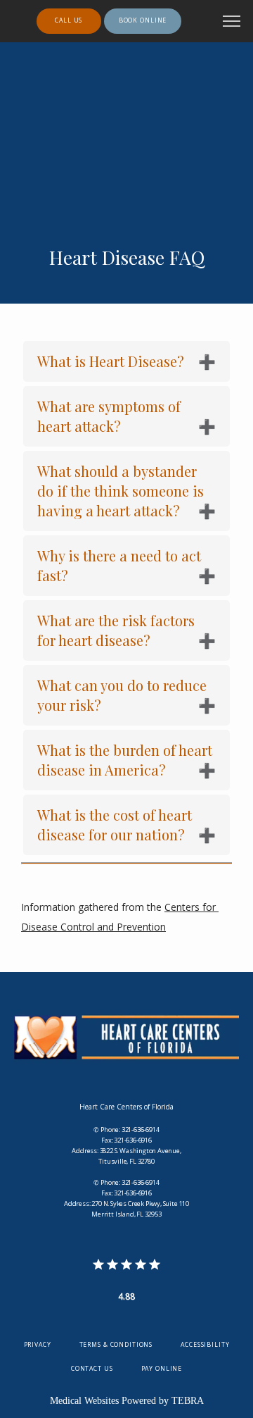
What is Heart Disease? (110, 361)
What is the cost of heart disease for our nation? (114, 824)
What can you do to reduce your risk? (122, 695)
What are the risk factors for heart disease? (116, 630)
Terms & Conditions (116, 1345)
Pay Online (162, 1368)
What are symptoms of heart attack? (109, 416)
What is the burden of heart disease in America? (124, 759)
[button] (232, 22)
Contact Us (92, 1368)
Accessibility (205, 1345)
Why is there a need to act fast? (119, 565)
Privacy (37, 1345)
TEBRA (187, 1400)
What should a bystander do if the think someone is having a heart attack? (120, 490)
